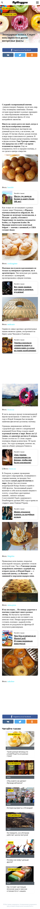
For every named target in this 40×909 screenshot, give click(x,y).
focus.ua (10, 409)
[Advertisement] (20, 81)
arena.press (11, 605)
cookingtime (12, 263)
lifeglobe (10, 556)
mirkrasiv (11, 324)
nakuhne (10, 681)
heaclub (10, 187)
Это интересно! (8, 8)
